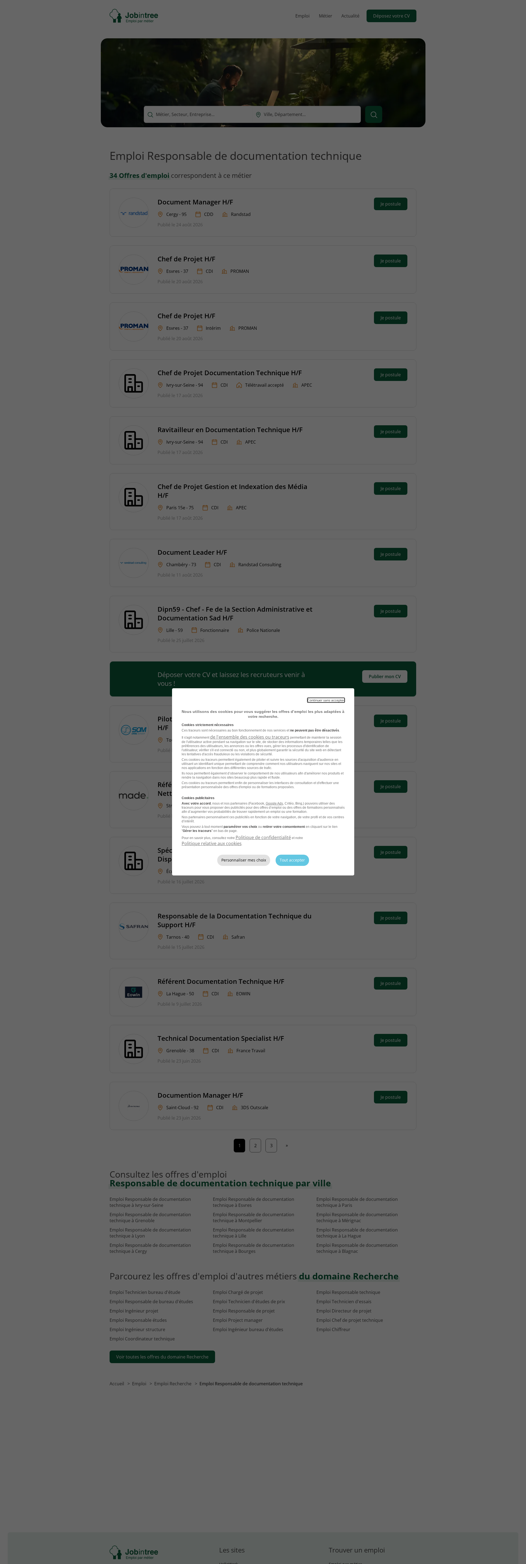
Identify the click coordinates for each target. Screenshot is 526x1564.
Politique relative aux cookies (212, 843)
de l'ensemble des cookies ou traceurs (249, 737)
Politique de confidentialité (263, 837)
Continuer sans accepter (326, 700)
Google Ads (274, 803)
